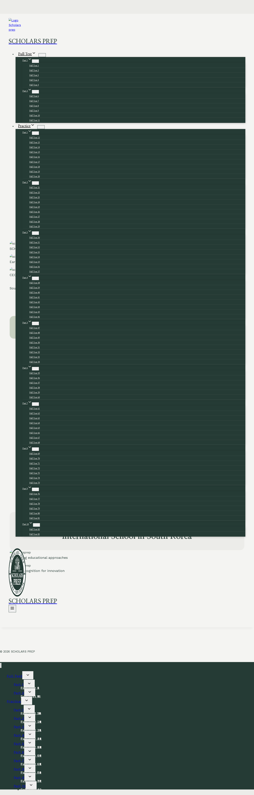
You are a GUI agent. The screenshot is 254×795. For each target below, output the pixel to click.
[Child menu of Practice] (41, 127)
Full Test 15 (34, 152)
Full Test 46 (34, 317)
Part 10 (20, 786)
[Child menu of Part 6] (35, 369)
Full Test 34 (34, 257)
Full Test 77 (34, 499)
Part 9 (19, 777)
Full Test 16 (34, 157)
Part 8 (19, 769)
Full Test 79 (34, 508)
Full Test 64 (34, 423)
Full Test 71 (34, 463)
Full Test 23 (34, 197)
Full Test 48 (34, 333)
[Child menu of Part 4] (35, 278)
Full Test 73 (34, 473)
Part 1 (19, 684)
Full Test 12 (34, 138)
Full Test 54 (34, 362)
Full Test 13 (34, 142)
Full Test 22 (34, 192)
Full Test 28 (34, 222)
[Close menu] (1, 665)
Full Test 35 (34, 262)
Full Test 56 (34, 378)
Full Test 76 (34, 494)
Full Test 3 (34, 75)
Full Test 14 (34, 147)
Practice (14, 701)
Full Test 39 (34, 288)
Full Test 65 (34, 428)
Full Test (14, 676)
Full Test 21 (34, 187)
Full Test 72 (34, 468)
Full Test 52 (34, 352)
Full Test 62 (34, 413)
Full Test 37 (34, 272)
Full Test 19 (34, 172)
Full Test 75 (34, 483)
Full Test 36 (34, 267)
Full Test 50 (34, 343)
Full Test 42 (34, 302)
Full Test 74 (34, 478)
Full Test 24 (34, 202)
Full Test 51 (34, 347)
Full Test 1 (34, 66)
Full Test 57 (34, 383)
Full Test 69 (34, 454)
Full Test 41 (34, 297)
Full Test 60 (34, 397)
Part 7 (19, 760)
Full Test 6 (34, 96)
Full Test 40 (34, 292)
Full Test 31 (34, 242)
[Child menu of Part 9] (35, 489)
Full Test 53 (34, 357)
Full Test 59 (34, 392)
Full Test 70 (34, 458)
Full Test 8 (34, 106)
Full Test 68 (34, 443)
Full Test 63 (34, 418)
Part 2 (19, 693)
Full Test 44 (34, 307)
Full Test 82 (34, 529)
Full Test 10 (34, 115)
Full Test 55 (34, 373)
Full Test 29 (34, 227)
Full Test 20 (34, 176)
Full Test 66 (34, 433)
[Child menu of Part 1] (35, 61)
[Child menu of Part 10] (36, 525)
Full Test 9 (34, 111)
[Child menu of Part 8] (35, 449)
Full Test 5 (34, 85)
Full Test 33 (34, 252)
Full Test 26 (34, 212)
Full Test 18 (34, 167)
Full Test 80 (34, 513)
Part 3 (19, 727)
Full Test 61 (34, 409)
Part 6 (19, 752)
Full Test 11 (34, 120)
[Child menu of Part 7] (35, 404)
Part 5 (19, 743)
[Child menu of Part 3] (35, 233)
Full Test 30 (34, 238)
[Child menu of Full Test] (42, 55)
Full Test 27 (34, 217)
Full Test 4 (34, 80)
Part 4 (19, 735)
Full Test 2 (34, 70)
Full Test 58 (34, 388)
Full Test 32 (34, 247)
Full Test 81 (34, 518)
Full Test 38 (34, 283)
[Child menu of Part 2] (35, 92)
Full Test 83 (34, 534)
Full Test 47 (34, 328)
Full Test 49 (34, 338)
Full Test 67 (34, 438)
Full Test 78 (34, 504)
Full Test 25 (34, 207)
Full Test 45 (34, 312)
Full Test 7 (34, 101)
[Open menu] (12, 608)
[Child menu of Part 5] (35, 323)
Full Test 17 (34, 162)
